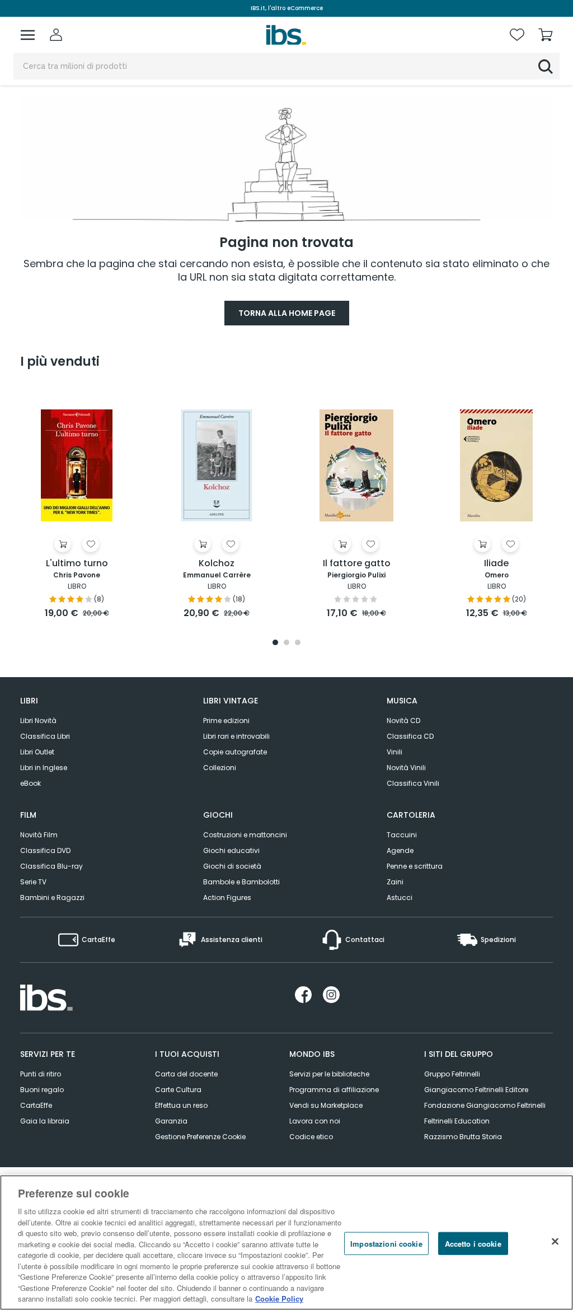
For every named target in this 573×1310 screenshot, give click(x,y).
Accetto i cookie (473, 1243)
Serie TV (33, 882)
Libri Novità (38, 720)
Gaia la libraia (44, 1121)
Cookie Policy (279, 1298)
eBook (30, 783)
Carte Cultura (178, 1089)
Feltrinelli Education (457, 1121)
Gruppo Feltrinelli (452, 1074)
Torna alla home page (286, 313)
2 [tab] (286, 643)
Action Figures (227, 897)
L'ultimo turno (77, 564)
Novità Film (39, 835)
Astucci (399, 897)
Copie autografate (235, 752)
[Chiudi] (555, 1241)
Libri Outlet (37, 752)
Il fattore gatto (357, 564)
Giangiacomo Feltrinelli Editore (476, 1089)
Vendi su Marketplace (326, 1105)
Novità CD (403, 720)
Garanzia (171, 1121)
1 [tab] (275, 643)
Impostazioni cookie (386, 1243)
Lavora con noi (314, 1121)
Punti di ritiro (40, 1074)
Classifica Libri (45, 736)
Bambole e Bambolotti (241, 882)
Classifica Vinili (413, 783)
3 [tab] (297, 643)
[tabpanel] (77, 503)
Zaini (395, 882)
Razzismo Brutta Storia (463, 1136)
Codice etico (311, 1136)
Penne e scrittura (415, 866)
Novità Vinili (406, 767)
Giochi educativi (231, 850)
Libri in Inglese (43, 767)
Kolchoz (216, 564)
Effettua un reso (181, 1105)
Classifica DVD (45, 850)
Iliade (496, 564)
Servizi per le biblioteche (329, 1074)
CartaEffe (36, 1105)
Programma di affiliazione (334, 1089)
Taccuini (402, 835)
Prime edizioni (226, 720)
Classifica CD (410, 736)
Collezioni (219, 767)
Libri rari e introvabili (236, 736)
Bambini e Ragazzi (52, 897)
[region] (286, 1242)
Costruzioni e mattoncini (245, 835)
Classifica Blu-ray (51, 866)
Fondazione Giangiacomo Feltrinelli (485, 1105)
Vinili (394, 752)
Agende (400, 850)
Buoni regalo (42, 1089)
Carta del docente (186, 1074)
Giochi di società (232, 866)
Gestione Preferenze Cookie (200, 1136)
